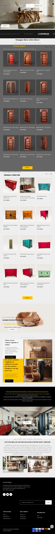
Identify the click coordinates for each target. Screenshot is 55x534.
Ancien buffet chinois (41, 196)
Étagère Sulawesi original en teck (11, 98)
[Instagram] (7, 494)
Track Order (39, 517)
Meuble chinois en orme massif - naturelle (11, 226)
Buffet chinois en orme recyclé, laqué (11, 283)
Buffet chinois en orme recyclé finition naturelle (27, 226)
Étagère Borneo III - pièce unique (27, 154)
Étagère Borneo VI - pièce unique (27, 127)
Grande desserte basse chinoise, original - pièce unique (27, 197)
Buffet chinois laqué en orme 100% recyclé (10, 197)
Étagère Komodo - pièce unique (27, 70)
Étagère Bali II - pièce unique (26, 98)
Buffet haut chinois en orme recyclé (43, 226)
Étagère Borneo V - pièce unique (43, 127)
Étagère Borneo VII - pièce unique (11, 127)
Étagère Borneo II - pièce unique (43, 154)
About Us (5, 514)
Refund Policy (23, 516)
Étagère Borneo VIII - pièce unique (42, 99)
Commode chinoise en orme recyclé (10, 255)
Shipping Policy (23, 518)
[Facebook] (4, 494)
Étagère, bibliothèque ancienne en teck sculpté (10, 71)
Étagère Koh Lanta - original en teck (43, 71)
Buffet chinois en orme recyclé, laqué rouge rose (27, 283)
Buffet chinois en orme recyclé (27, 254)
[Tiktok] (10, 494)
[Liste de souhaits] (49, 5)
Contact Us (22, 514)
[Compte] (45, 5)
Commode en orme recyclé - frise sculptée (43, 283)
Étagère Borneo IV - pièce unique (11, 154)
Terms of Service (6, 518)
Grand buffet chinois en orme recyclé (43, 255)
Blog (38, 515)
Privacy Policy (6, 516)
